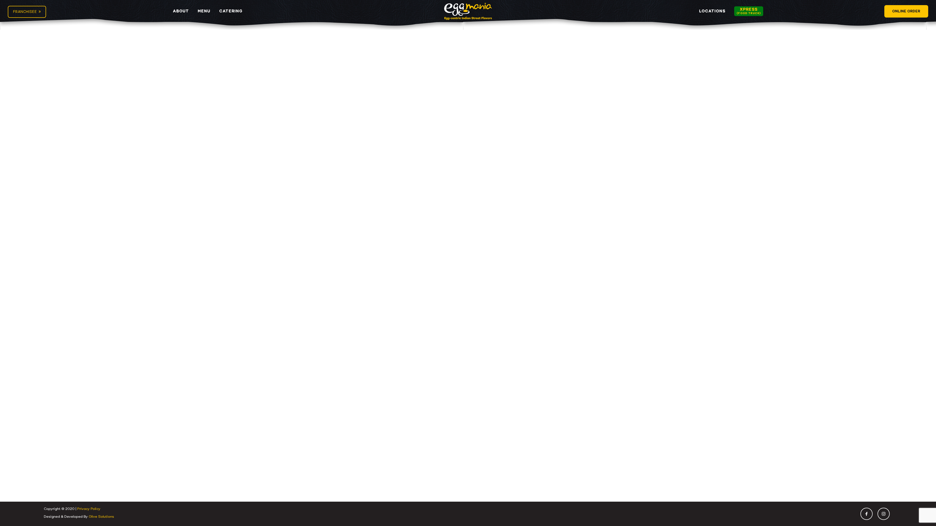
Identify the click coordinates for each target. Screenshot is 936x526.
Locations (712, 11)
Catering (231, 11)
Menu (204, 11)
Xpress (749, 11)
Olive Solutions (101, 517)
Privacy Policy (88, 509)
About (181, 11)
